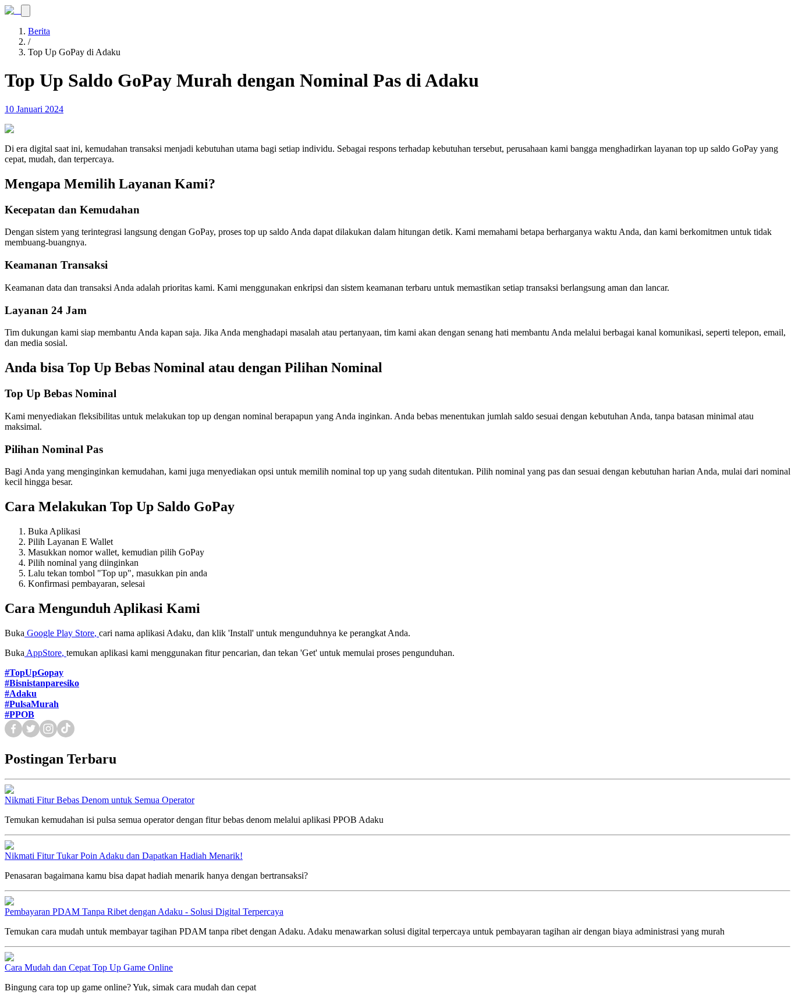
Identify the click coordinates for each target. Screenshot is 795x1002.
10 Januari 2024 (34, 109)
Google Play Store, (63, 633)
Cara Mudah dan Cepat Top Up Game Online (89, 967)
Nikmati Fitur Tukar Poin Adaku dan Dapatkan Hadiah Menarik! (124, 856)
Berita (39, 31)
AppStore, (46, 653)
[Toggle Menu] (25, 11)
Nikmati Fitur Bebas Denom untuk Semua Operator (99, 800)
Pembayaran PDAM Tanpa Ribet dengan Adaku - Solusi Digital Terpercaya (144, 912)
